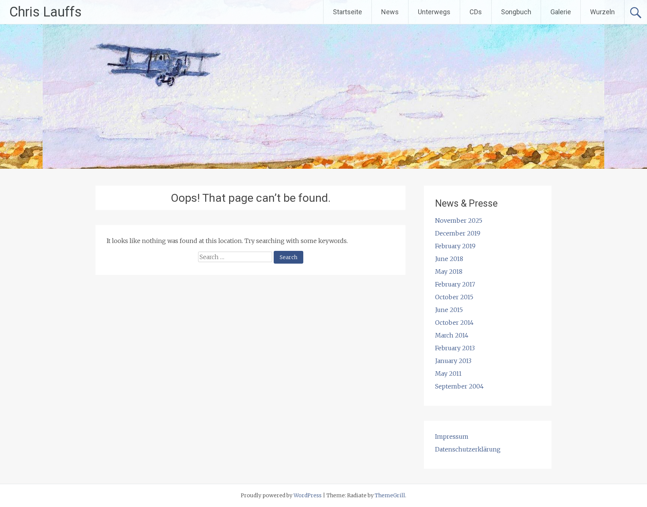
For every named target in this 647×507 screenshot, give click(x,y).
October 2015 (454, 297)
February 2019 (455, 246)
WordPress (308, 495)
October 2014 (454, 322)
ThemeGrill (390, 495)
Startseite (347, 12)
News (390, 12)
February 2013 (455, 348)
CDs (476, 12)
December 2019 (457, 233)
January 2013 (453, 360)
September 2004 (459, 386)
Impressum (451, 436)
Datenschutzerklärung (468, 449)
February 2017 (455, 284)
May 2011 (448, 373)
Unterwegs (434, 12)
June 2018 (449, 258)
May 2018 (448, 271)
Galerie (560, 12)
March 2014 (451, 335)
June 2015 (449, 310)
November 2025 (458, 220)
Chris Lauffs (45, 12)
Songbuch (516, 12)
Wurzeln (602, 12)
